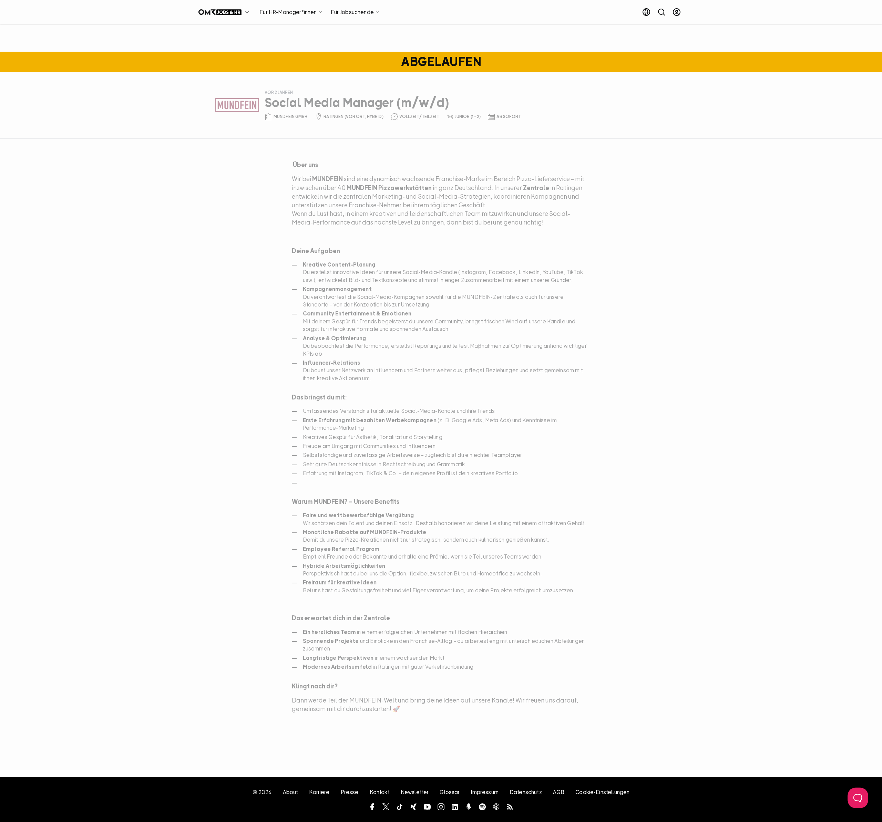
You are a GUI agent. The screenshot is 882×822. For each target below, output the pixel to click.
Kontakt (380, 792)
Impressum (484, 792)
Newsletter (415, 792)
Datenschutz (526, 792)
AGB (558, 792)
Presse (350, 792)
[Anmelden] (677, 12)
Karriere (319, 792)
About (290, 792)
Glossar (450, 792)
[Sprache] (646, 12)
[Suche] (661, 12)
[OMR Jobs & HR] (225, 12)
